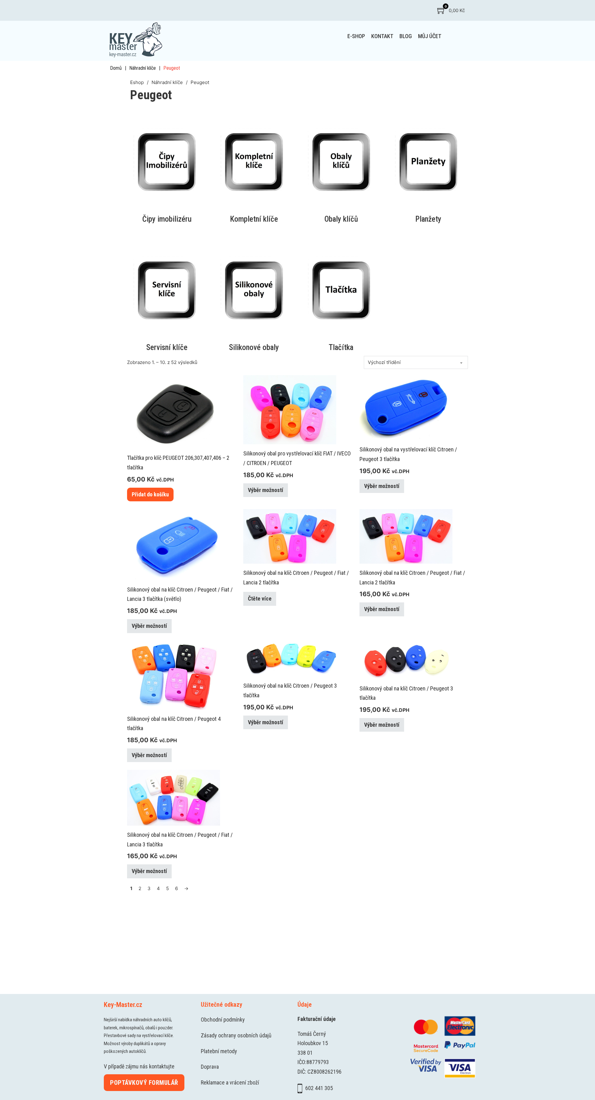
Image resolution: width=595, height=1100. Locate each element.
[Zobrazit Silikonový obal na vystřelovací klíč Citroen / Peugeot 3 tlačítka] (405, 407)
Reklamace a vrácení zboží (230, 1082)
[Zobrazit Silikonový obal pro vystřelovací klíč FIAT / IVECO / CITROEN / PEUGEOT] (289, 409)
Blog (405, 36)
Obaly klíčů (341, 219)
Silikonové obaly (254, 347)
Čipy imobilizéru (167, 219)
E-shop (356, 36)
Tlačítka (341, 347)
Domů (116, 68)
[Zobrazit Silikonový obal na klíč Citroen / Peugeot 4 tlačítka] (173, 675)
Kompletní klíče (254, 219)
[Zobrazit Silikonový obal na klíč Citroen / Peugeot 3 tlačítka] (289, 658)
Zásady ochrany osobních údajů (236, 1035)
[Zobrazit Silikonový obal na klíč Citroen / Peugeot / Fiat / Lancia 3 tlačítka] (173, 797)
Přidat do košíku (150, 494)
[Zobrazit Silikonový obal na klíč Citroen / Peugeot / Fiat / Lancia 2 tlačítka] (289, 536)
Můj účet (429, 36)
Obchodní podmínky (223, 1019)
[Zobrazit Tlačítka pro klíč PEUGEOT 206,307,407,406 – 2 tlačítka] (173, 412)
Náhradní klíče (142, 68)
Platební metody (219, 1051)
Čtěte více (259, 598)
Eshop (137, 82)
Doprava (210, 1066)
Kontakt (382, 36)
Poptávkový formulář (144, 1082)
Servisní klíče (166, 347)
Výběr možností (265, 490)
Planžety (428, 219)
